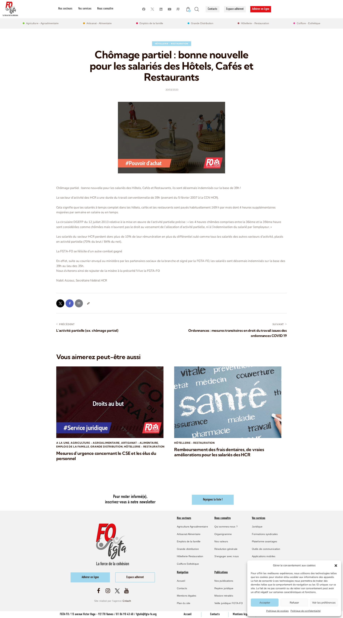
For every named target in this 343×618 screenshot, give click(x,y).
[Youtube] (169, 9)
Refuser (294, 602)
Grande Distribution (106, 446)
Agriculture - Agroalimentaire (95, 442)
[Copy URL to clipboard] (88, 303)
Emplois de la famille (72, 446)
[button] (336, 565)
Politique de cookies (277, 611)
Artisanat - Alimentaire (139, 442)
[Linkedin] (161, 9)
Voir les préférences (323, 602)
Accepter (264, 602)
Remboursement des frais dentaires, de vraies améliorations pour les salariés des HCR (219, 452)
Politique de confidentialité (305, 611)
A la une (62, 442)
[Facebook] (144, 9)
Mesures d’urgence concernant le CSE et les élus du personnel (106, 456)
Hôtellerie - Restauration (171, 43)
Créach (127, 600)
